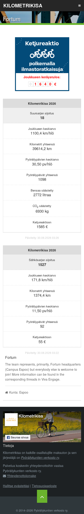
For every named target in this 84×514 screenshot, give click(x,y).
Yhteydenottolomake (21, 475)
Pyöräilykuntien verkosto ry (40, 457)
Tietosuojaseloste (44, 486)
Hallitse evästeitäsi (16, 486)
